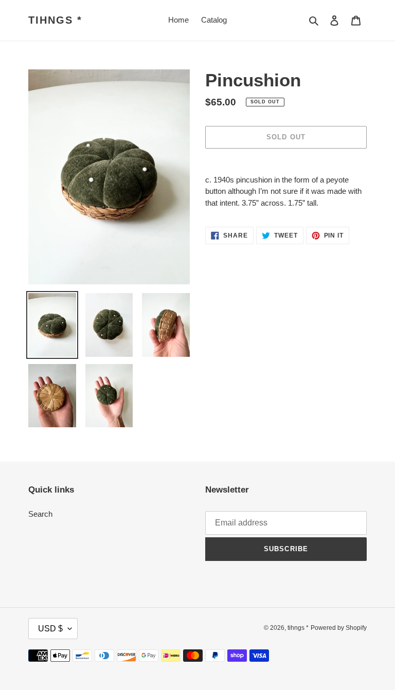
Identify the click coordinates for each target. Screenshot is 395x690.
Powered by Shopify (339, 627)
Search (40, 514)
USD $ (50, 628)
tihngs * (55, 20)
